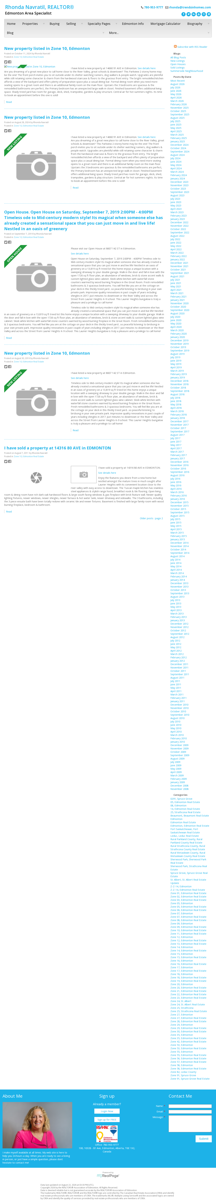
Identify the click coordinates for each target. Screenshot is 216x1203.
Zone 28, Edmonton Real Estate (188, 1021)
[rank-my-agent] (208, 14)
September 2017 (179, 431)
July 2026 (175, 87)
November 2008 (179, 789)
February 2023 (178, 215)
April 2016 (176, 488)
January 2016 (177, 498)
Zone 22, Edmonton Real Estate (188, 994)
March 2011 (177, 694)
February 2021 (178, 296)
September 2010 (179, 714)
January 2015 (177, 539)
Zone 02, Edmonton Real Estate (188, 896)
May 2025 (175, 128)
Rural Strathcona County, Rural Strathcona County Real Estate (187, 847)
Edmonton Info (133, 24)
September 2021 (179, 273)
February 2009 (178, 778)
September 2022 (179, 232)
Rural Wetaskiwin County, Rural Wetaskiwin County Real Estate (187, 854)
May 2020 (175, 323)
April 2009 (176, 772)
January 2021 (177, 300)
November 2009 (179, 748)
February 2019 (178, 374)
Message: (158, 1117)
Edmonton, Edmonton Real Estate (189, 825)
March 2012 (177, 654)
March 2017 (177, 451)
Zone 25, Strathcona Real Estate (188, 1011)
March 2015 (177, 532)
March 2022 (177, 252)
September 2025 (179, 114)
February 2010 (178, 738)
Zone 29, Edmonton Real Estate (188, 1028)
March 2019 (177, 370)
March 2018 (177, 411)
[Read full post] (36, 66)
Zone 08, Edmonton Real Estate (188, 920)
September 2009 (179, 755)
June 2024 (175, 161)
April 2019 (176, 367)
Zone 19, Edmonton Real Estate (188, 980)
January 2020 (177, 337)
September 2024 (179, 151)
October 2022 (178, 229)
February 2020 (178, 333)
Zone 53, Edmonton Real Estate (188, 1048)
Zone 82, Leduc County (183, 1071)
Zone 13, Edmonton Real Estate (188, 943)
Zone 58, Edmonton (181, 1065)
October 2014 (178, 549)
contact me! (22, 1162)
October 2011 (178, 670)
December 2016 (179, 461)
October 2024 (178, 148)
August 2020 (177, 313)
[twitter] (188, 14)
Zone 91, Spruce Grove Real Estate (190, 1078)
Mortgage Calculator (166, 24)
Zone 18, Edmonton (181, 974)
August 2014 (177, 556)
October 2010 (178, 711)
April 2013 (176, 610)
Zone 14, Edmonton (181, 947)
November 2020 (179, 303)
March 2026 (177, 101)
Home (11, 24)
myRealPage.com (108, 1176)
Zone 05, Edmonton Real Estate (188, 906)
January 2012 (177, 660)
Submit (203, 1138)
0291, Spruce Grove (181, 798)
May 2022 (175, 246)
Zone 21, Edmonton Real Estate (188, 991)
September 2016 (179, 472)
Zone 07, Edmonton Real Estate (188, 916)
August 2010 (177, 718)
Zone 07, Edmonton (181, 913)
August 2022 (177, 235)
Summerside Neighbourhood (186, 71)
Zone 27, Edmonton (181, 1014)
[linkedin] (193, 14)
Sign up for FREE (107, 1119)
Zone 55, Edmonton (181, 1051)
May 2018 (175, 404)
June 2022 (175, 242)
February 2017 (178, 455)
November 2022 (179, 225)
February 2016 (178, 495)
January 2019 (177, 377)
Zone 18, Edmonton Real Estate (188, 977)
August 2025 (177, 117)
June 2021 (175, 283)
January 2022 (177, 259)
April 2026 (176, 97)
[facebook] (183, 14)
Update (174, 883)
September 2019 (179, 350)
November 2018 (179, 384)
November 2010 (179, 708)
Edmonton (176, 819)
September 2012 (179, 633)
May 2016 (175, 485)
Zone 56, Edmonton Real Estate (188, 1058)
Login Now (107, 1111)
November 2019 (179, 343)
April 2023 (176, 208)
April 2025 (176, 131)
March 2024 (177, 171)
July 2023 (175, 198)
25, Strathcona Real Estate (185, 812)
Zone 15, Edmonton (181, 953)
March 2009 (177, 775)
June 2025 (175, 124)
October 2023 (178, 188)
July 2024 (175, 158)
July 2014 (175, 559)
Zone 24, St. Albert (180, 1001)
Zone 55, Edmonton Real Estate (188, 1055)
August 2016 (177, 475)
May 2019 (175, 364)
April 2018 (176, 407)
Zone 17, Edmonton (181, 967)
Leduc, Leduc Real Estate (184, 835)
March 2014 (177, 573)
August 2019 (177, 353)
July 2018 (175, 397)
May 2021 (175, 286)
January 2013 (177, 620)
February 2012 (178, 657)
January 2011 (177, 701)
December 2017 (179, 421)
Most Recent (177, 80)
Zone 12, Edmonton (181, 937)
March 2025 (177, 134)
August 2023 (177, 195)
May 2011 (175, 687)
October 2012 (178, 630)
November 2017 (179, 424)
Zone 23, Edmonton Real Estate (188, 997)
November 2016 (179, 465)
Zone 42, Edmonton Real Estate (188, 1041)
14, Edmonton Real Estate (185, 808)
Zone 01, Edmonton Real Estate (188, 893)
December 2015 (179, 502)
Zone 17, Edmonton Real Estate (188, 970)
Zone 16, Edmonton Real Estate (188, 964)
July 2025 (175, 121)
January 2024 (177, 178)
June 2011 (175, 684)
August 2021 (177, 276)
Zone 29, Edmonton (181, 1024)
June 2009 (175, 765)
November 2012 (179, 627)
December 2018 (179, 380)
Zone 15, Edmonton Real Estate (188, 957)
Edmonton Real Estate (183, 822)
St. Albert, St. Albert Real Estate (188, 879)
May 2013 (175, 606)
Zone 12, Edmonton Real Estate (188, 940)
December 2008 (179, 785)
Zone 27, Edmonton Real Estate (188, 1018)
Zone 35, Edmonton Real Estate (188, 1038)
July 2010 (175, 721)
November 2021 (179, 266)
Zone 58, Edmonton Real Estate (188, 1068)
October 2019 (178, 347)
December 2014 (179, 542)
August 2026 (177, 84)
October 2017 (178, 428)
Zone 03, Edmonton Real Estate (188, 899)
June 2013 (175, 603)
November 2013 (179, 586)
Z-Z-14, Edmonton (181, 886)
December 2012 (179, 623)
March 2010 (177, 735)
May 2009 (175, 768)
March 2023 (177, 212)
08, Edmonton (178, 805)
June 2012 (175, 644)
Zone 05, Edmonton (181, 903)
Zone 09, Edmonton (181, 923)
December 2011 (179, 664)
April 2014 (176, 569)
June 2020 (175, 320)
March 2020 (177, 330)
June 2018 (175, 401)
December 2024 (179, 144)
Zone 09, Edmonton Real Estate (188, 926)
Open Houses (178, 64)
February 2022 (178, 256)
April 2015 (176, 529)
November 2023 (179, 185)
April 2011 (176, 691)
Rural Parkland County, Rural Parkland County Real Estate (186, 840)
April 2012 (176, 650)
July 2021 (175, 279)
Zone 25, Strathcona (181, 1007)
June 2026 (175, 90)
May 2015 (175, 525)
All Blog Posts (178, 57)
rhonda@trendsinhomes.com (190, 7)
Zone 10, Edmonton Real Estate (29, 56)
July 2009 (175, 762)
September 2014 (179, 552)
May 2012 (175, 647)
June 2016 (175, 482)
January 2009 (177, 782)
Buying (55, 24)
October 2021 (178, 269)
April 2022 (176, 249)
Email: (160, 1111)
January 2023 (177, 219)
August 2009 (177, 758)
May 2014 (175, 566)
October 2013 (178, 590)
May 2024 (175, 165)
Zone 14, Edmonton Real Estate (188, 950)
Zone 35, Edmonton (181, 1034)
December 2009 (179, 745)
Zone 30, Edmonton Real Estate (188, 1031)
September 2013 (179, 593)
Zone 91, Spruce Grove (183, 1075)
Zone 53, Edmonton (181, 1045)
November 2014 (179, 546)
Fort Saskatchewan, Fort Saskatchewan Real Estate (185, 830)
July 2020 (175, 316)
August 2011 (177, 677)
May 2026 (175, 94)
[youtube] (198, 14)
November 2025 (179, 107)
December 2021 (179, 262)
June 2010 (175, 724)
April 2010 (176, 731)
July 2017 (175, 438)
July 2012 (175, 640)
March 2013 (177, 613)
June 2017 (175, 441)
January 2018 (177, 418)
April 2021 (176, 289)
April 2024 (176, 168)
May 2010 (175, 728)
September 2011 (179, 674)
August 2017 (177, 434)
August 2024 (177, 154)
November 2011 (179, 667)
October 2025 (178, 111)
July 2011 (175, 681)
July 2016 (175, 478)
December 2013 (179, 583)
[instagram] (203, 14)
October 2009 (178, 751)
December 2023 (179, 181)
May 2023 (175, 205)
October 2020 (178, 306)
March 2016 (177, 492)
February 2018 (178, 414)
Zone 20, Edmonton (181, 984)
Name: (160, 1106)
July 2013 (175, 600)
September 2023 (179, 192)
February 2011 (178, 697)
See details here (147, 68)
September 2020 (179, 310)
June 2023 (175, 202)
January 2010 (177, 741)
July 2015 (175, 519)
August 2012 (177, 637)
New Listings (177, 60)
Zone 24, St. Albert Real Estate (187, 1004)
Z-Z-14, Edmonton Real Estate (187, 889)
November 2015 (179, 505)
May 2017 (175, 445)
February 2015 (178, 536)
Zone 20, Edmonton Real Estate (188, 987)
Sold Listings (177, 67)
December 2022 (179, 222)
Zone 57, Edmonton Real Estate (188, 1061)
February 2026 (178, 104)
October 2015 (178, 509)
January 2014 (177, 579)
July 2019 (175, 357)
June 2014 (175, 563)
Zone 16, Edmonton (181, 960)
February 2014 (178, 576)
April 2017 (176, 448)
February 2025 (178, 138)
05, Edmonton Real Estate (185, 802)
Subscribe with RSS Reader (192, 46)
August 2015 (177, 515)
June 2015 (175, 522)
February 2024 (178, 175)
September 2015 (179, 512)
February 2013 (178, 617)
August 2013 (177, 596)
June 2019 (175, 360)
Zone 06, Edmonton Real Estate (188, 910)
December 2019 (179, 340)
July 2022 (175, 239)
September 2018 (179, 391)
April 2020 (176, 326)
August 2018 (177, 394)
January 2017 (177, 458)
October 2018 (178, 387)
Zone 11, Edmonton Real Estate (188, 933)
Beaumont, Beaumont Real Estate (189, 815)
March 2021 (177, 293)
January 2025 (177, 141)
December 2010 (179, 704)
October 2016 (178, 468)
